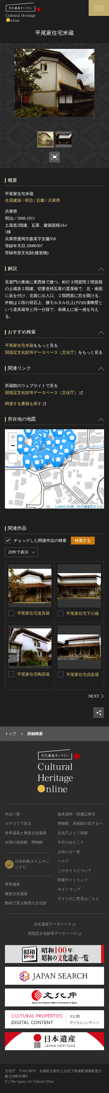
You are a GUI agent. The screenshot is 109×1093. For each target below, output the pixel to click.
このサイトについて (75, 870)
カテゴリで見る (18, 823)
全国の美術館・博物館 (24, 842)
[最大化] (12, 458)
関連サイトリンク (73, 880)
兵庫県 (54, 200)
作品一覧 (12, 814)
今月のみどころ (71, 842)
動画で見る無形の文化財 (26, 903)
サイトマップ (69, 889)
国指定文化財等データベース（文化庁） (41, 352)
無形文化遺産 (16, 894)
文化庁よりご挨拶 (73, 833)
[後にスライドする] (96, 696)
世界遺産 (12, 884)
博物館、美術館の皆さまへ (80, 823)
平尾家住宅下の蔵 (82, 613)
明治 (29, 200)
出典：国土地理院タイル (85, 506)
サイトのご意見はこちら (78, 898)
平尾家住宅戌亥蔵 (82, 674)
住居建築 (13, 200)
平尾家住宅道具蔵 (33, 613)
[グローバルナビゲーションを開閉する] (99, 8)
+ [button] (13, 437)
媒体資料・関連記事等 (76, 814)
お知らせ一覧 (69, 852)
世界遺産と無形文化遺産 (26, 833)
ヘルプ (63, 861)
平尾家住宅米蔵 (19, 345)
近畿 (40, 200)
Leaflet (60, 506)
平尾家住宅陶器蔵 (33, 674)
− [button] (13, 445)
